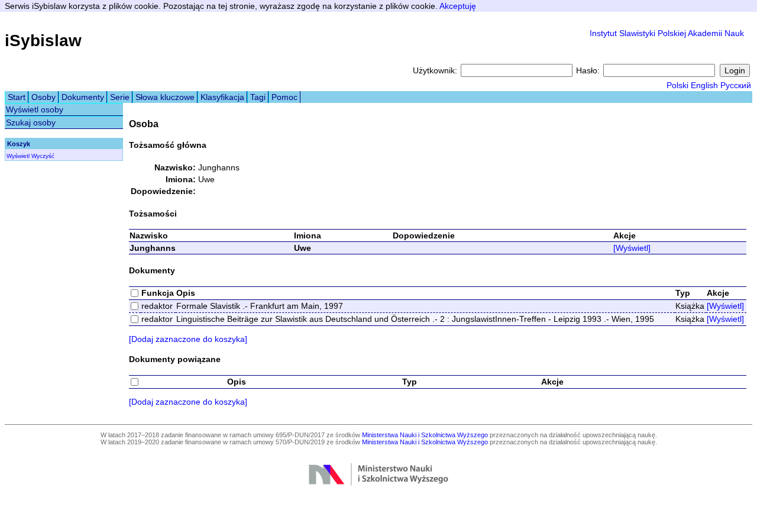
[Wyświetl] (632, 248)
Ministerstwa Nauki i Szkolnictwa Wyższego (425, 434)
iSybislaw (43, 40)
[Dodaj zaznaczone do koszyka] (188, 339)
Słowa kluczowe (165, 97)
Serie (120, 97)
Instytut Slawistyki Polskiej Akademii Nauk (667, 33)
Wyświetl (18, 156)
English (704, 85)
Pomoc (284, 97)
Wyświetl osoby (34, 109)
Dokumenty (83, 97)
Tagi (258, 97)
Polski (677, 85)
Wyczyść (42, 156)
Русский (735, 85)
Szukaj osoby (31, 122)
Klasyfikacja (222, 97)
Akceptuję (457, 6)
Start (16, 97)
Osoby (43, 97)
